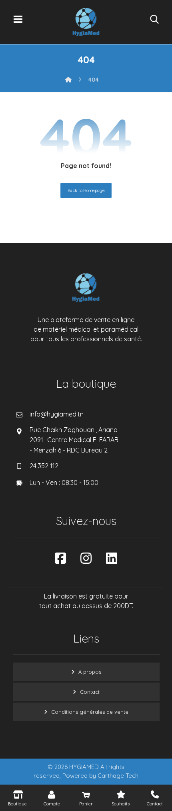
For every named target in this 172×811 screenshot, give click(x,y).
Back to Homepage (86, 190)
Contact (90, 692)
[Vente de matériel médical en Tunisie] (86, 22)
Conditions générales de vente (89, 712)
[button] (18, 19)
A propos (89, 672)
